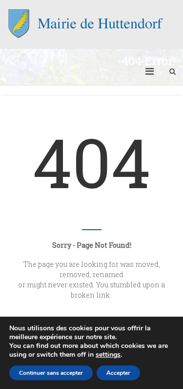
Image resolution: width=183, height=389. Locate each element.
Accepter (118, 373)
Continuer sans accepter (51, 373)
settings (108, 354)
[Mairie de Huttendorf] (85, 23)
